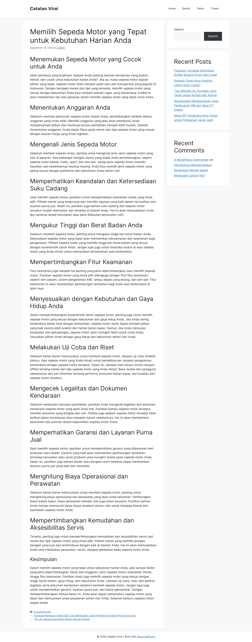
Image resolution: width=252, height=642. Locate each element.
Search (179, 29)
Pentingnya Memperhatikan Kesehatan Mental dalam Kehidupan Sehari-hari (193, 170)
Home (172, 8)
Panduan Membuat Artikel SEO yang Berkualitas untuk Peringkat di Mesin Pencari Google (85, 615)
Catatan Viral (44, 8)
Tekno (200, 8)
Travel (215, 8)
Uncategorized (42, 611)
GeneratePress (146, 636)
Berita (186, 8)
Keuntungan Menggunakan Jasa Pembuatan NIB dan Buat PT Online (196, 105)
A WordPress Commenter (191, 159)
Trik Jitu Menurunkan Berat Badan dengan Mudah (62, 619)
